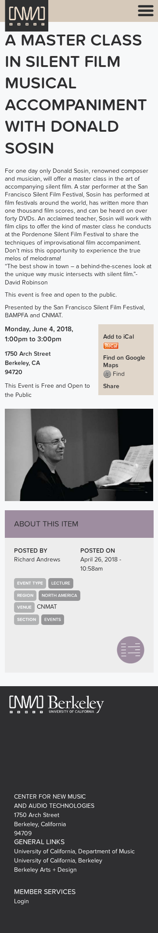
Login (21, 901)
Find (118, 374)
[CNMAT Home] (27, 21)
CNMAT (47, 606)
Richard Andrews (37, 559)
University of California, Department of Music (74, 851)
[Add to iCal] (110, 345)
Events (52, 619)
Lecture (60, 583)
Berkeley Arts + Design (45, 869)
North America (59, 595)
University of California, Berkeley (58, 860)
